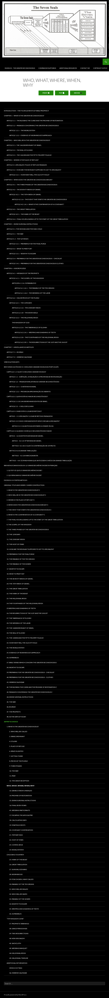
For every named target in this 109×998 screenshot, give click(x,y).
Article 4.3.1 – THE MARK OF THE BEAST (24, 214)
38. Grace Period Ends (18, 929)
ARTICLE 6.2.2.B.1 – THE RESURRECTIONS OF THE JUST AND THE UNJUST (41, 342)
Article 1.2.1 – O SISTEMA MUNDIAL (22, 387)
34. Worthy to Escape (18, 904)
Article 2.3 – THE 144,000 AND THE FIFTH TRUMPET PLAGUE (29, 155)
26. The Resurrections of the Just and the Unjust (27, 613)
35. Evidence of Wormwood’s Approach (23, 653)
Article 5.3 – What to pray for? (19, 249)
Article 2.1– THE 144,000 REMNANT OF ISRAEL (24, 145)
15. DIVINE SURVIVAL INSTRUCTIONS (22, 800)
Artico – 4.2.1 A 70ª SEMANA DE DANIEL (26, 441)
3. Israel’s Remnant (17, 736)
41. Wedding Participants (19, 810)
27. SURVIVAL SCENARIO (18, 869)
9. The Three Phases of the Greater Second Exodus (28, 529)
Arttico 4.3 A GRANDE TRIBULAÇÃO (23, 451)
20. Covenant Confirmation (21, 830)
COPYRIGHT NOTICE (100, 68)
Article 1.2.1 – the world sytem (22, 130)
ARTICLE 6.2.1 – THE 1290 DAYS (20, 303)
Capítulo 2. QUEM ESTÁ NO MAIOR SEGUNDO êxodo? (27, 396)
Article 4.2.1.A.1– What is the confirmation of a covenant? (39, 204)
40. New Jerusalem (17, 938)
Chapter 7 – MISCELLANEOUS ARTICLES (19, 347)
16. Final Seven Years (17, 805)
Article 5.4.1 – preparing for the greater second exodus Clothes (36, 263)
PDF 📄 (61, 93)
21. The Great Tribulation (17, 589)
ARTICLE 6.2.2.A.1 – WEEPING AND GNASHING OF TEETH (35, 332)
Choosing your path (15, 855)
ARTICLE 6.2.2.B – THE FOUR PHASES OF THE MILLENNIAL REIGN (35, 337)
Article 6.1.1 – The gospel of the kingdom (26, 278)
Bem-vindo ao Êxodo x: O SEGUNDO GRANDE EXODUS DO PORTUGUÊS (31, 367)
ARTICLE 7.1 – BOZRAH (15, 352)
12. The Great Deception (19, 781)
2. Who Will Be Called (18, 731)
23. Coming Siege (16, 845)
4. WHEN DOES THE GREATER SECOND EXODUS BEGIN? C (27, 505)
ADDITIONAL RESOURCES (68, 68)
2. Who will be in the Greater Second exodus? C (26, 495)
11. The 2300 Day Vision (16, 539)
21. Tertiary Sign (16, 835)
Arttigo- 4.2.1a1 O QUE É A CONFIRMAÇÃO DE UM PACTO (34, 446)
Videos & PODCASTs (11, 362)
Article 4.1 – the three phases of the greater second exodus (32, 185)
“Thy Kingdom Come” (15, 919)
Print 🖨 (46, 93)
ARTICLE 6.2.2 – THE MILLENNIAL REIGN (23, 318)
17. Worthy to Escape (15, 569)
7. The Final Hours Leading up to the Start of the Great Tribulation (35, 520)
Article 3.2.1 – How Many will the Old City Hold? (29, 175)
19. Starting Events (17, 825)
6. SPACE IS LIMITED (16, 751)
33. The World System (15, 648)
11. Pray (12, 776)
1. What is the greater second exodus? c (23, 490)
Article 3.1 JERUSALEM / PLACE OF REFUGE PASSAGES (27, 165)
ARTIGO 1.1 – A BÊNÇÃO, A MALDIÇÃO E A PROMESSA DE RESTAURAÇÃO (35, 377)
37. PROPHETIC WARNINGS (19, 924)
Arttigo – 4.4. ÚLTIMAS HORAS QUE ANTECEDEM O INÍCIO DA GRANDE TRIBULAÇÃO (40, 461)
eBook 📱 (78, 93)
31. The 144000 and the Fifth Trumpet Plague (25, 638)
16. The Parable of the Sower (19, 564)
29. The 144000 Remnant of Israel (20, 628)
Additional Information (17, 963)
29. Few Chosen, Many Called (21, 879)
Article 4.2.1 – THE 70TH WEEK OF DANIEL (25, 194)
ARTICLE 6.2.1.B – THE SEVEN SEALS (25, 313)
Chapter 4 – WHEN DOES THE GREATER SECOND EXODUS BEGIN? (28, 180)
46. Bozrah (11, 707)
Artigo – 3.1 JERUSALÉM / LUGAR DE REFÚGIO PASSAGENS (31, 416)
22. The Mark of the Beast (17, 594)
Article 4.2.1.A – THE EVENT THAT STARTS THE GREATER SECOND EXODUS (39, 199)
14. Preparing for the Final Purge (20, 554)
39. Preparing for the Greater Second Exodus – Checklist (30, 672)
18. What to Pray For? (15, 574)
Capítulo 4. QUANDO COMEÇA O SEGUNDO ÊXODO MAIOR (29, 431)
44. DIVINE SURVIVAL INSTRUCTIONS (20, 697)
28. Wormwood (15, 874)
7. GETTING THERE (16, 756)
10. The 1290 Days (13, 534)
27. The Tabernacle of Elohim (19, 618)
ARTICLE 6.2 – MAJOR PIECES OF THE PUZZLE (23, 298)
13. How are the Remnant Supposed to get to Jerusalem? (30, 549)
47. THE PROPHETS (13, 712)
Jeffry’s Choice (11, 722)
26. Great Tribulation (18, 865)
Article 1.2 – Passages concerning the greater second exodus (33, 125)
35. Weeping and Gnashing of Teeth (24, 909)
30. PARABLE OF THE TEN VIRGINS (21, 884)
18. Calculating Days (17, 820)
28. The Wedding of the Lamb (18, 623)
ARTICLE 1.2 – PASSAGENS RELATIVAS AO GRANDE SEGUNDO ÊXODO (34, 382)
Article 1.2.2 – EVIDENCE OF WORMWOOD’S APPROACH (30, 135)
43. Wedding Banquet (18, 948)
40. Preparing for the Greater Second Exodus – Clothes (30, 677)
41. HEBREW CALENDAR (15, 682)
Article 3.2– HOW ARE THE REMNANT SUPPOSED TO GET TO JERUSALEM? (34, 170)
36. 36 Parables (13, 658)
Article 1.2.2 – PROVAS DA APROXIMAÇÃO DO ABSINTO (30, 392)
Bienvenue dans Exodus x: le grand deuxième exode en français (30, 465)
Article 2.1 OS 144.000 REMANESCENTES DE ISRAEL (28, 401)
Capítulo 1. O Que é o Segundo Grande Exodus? (26, 372)
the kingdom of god (20, 323)
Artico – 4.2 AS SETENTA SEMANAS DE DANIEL (26, 436)
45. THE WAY (11, 702)
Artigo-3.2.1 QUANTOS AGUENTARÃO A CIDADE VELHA (32, 426)
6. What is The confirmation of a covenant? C (26, 515)
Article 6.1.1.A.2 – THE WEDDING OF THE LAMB (32, 293)
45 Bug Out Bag (15, 968)
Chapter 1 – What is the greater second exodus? (24, 116)
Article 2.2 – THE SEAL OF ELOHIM (20, 150)
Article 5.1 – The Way (15, 234)
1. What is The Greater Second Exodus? (23, 727)
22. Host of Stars (16, 840)
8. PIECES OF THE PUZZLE (18, 761)
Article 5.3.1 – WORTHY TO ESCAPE (22, 254)
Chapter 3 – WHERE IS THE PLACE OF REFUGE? (21, 160)
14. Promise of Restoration (20, 796)
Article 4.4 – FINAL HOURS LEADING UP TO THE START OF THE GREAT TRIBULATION (37, 219)
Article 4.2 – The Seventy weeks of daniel (24, 190)
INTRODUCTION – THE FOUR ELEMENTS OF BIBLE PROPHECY (26, 111)
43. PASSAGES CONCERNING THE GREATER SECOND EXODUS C (29, 692)
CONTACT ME (85, 68)
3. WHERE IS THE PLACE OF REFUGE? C (21, 500)
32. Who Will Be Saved (18, 894)
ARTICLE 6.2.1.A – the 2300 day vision (26, 308)
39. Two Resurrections (18, 933)
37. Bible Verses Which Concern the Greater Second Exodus (31, 663)
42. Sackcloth (15, 943)
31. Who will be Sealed (18, 889)
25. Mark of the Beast (18, 860)
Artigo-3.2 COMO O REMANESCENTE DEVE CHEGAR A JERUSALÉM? (34, 421)
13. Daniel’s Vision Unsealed (20, 791)
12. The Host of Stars (15, 544)
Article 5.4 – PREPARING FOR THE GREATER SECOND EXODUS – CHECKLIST (34, 259)
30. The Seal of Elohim (16, 633)
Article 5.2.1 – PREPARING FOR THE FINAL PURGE (27, 244)
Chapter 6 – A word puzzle (15, 268)
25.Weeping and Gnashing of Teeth (21, 608)
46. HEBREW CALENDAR (18, 973)
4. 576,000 (13, 741)
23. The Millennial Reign (16, 598)
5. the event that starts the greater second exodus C (29, 510)
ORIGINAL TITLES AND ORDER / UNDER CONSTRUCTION (24, 485)
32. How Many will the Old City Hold (22, 643)
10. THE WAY (13, 771)
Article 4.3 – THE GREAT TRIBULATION (21, 209)
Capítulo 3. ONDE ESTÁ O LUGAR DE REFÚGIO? (24, 411)
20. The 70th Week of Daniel (18, 584)
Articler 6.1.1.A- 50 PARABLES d (24, 283)
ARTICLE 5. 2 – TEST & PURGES (17, 239)
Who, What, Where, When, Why (20, 786)
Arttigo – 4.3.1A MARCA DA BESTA (25, 456)
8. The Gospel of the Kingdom (19, 525)
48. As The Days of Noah (16, 717)
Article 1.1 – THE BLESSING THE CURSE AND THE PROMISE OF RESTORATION (35, 121)
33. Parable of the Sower (19, 899)
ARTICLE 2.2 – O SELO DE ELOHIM (21, 406)
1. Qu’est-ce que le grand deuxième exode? (24, 470)
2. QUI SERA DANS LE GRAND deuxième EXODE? (24, 475)
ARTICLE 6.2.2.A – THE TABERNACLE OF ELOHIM (29, 327)
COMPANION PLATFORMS (47, 68)
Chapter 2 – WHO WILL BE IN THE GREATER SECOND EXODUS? (27, 140)
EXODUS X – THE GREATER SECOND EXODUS (20, 68)
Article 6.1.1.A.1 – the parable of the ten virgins (34, 288)
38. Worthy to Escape (15, 667)
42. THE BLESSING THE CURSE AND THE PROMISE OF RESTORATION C (32, 687)
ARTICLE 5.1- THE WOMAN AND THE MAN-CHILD (24, 229)
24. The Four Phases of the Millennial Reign (25, 603)
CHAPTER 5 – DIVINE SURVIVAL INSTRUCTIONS (21, 224)
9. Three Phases (15, 766)
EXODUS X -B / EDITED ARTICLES (15, 480)
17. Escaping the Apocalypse (21, 815)
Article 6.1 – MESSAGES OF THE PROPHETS (23, 273)
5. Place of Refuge (17, 746)
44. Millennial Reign (17, 953)
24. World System (16, 850)
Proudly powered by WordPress (15, 995)
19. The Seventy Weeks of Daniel (20, 579)
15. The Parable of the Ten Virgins (21, 559)
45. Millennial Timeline (18, 958)
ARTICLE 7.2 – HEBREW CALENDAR (19, 357)
